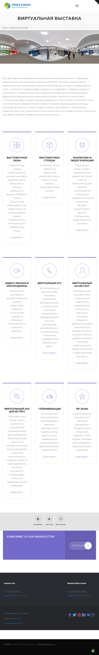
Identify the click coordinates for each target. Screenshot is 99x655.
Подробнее (16, 237)
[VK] (88, 614)
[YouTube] (79, 614)
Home (5, 28)
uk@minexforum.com (79, 595)
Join (88, 545)
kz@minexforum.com (15, 595)
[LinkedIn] (83, 614)
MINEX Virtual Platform (23, 644)
